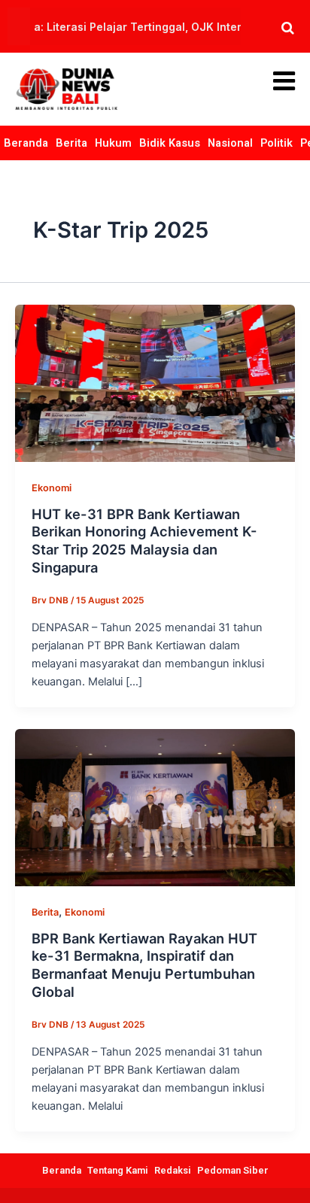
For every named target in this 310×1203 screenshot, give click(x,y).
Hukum (113, 143)
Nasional (230, 143)
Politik (276, 143)
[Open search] (287, 28)
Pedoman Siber (233, 1170)
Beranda (26, 143)
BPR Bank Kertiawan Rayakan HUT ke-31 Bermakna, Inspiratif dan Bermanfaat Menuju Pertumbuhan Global (144, 965)
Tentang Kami (117, 1170)
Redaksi (172, 1170)
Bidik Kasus (169, 143)
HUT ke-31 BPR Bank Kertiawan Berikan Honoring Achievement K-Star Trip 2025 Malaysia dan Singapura (144, 541)
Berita (71, 143)
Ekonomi (51, 488)
